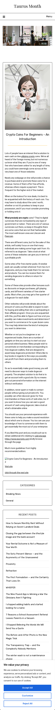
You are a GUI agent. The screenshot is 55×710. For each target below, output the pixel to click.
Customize (27, 695)
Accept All (27, 688)
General (9, 500)
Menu (49, 16)
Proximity (11, 564)
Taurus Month (27, 6)
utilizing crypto (28, 156)
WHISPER (10, 587)
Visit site (9, 466)
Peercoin (9, 236)
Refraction (11, 570)
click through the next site (16, 472)
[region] (27, 685)
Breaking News (13, 494)
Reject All (27, 703)
